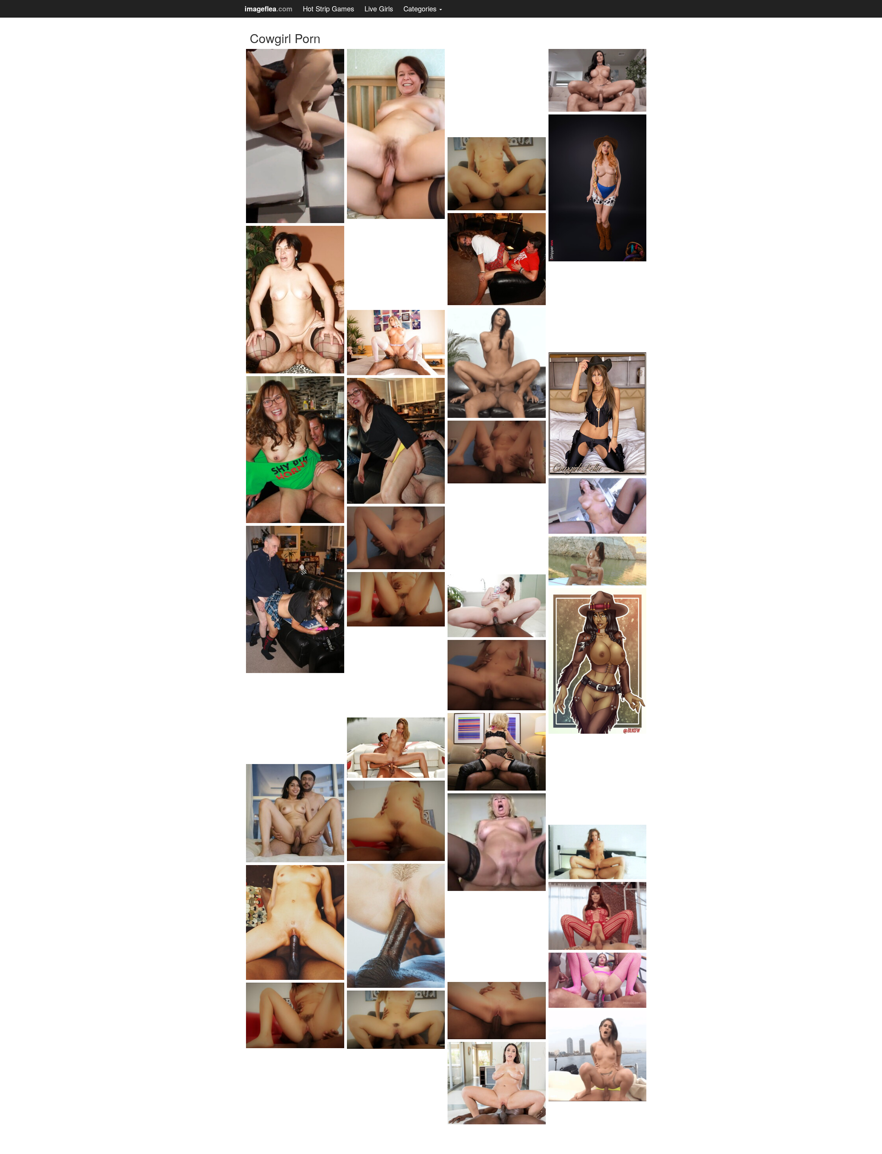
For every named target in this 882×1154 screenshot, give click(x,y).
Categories (421, 8)
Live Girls (379, 8)
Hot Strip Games (328, 8)
